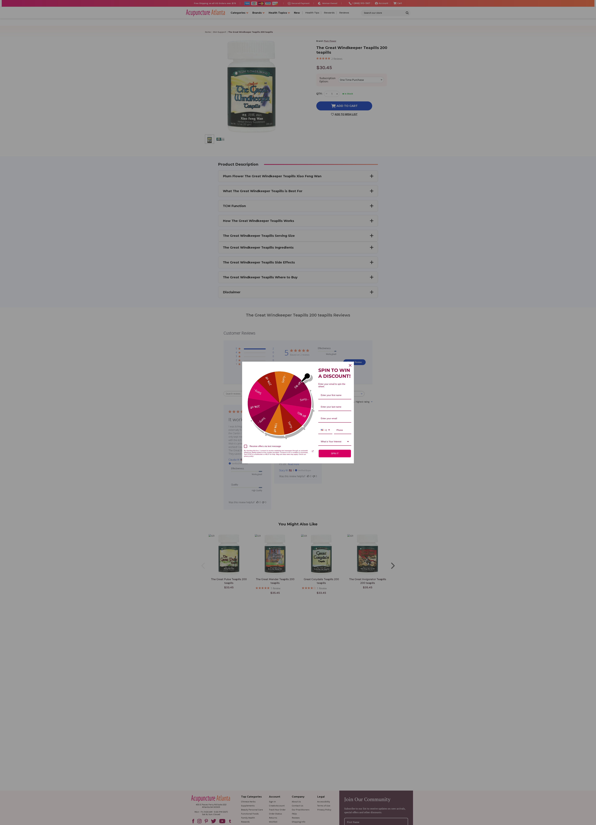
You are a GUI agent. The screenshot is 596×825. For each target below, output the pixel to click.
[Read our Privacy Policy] (313, 451)
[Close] (350, 365)
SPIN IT (335, 453)
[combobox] (325, 430)
